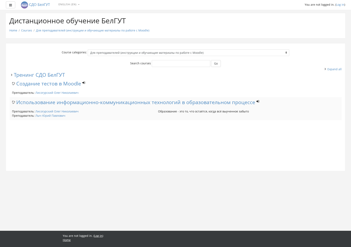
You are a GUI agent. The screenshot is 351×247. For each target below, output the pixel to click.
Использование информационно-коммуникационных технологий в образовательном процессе (135, 102)
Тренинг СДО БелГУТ (39, 74)
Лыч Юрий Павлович (50, 116)
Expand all (334, 69)
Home (13, 30)
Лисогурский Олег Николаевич (57, 93)
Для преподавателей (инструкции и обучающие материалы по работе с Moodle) (92, 30)
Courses (26, 30)
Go (216, 63)
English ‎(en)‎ (67, 4)
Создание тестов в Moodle (48, 83)
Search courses (140, 63)
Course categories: (74, 52)
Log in (340, 4)
